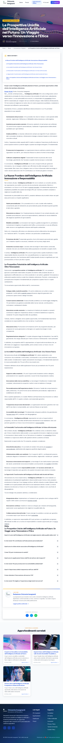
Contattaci (50, 713)
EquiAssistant (36, 716)
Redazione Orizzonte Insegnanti (24, 594)
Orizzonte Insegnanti (11, 41)
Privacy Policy (51, 724)
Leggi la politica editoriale (20, 603)
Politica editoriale (52, 718)
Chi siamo (50, 716)
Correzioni (50, 721)
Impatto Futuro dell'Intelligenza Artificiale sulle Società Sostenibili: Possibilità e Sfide (46, 653)
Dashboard (36, 718)
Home (4, 48)
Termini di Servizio (52, 727)
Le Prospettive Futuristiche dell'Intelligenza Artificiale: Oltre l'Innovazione (25, 63)
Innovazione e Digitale (11, 20)
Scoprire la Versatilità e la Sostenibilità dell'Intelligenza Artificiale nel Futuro (16, 652)
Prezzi (27, 2)
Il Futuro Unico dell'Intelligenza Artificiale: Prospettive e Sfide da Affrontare (17, 684)
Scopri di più (8, 91)
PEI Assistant (36, 713)
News (21, 2)
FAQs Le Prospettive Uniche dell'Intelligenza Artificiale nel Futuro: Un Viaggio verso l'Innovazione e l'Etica (31, 78)
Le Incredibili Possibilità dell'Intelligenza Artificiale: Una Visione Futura (24, 67)
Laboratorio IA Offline (36, 2)
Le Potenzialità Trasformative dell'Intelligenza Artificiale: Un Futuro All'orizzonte (26, 70)
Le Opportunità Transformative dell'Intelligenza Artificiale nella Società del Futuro (26, 74)
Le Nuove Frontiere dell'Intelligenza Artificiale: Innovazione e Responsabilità (26, 60)
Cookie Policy (51, 729)
